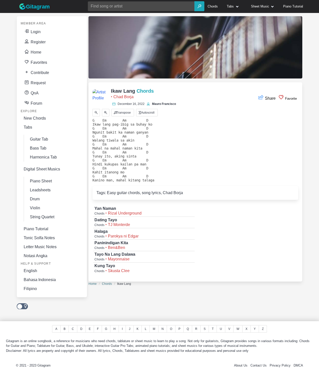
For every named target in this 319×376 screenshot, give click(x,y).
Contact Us (258, 365)
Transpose (123, 112)
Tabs (28, 127)
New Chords (35, 118)
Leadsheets (40, 190)
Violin (35, 208)
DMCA (298, 365)
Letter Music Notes (40, 247)
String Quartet (42, 217)
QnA (34, 93)
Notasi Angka (35, 256)
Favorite (290, 98)
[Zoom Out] (96, 112)
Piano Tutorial (36, 229)
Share (270, 98)
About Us (240, 365)
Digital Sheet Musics (42, 169)
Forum (36, 103)
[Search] (199, 6)
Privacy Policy (280, 365)
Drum (35, 199)
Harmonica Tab (43, 157)
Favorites (38, 62)
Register (38, 42)
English (30, 271)
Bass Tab (38, 148)
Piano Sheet (41, 181)
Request (38, 83)
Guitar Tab (39, 139)
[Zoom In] (105, 112)
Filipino (30, 289)
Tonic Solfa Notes (39, 238)
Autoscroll (147, 112)
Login (35, 32)
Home (35, 52)
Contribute (39, 73)
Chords (107, 284)
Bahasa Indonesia (40, 280)
